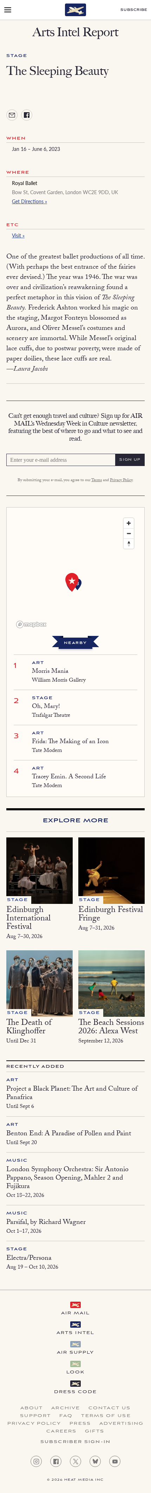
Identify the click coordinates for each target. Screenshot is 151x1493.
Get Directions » (29, 201)
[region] (75, 573)
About (31, 1408)
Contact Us (109, 1408)
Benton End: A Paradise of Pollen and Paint (68, 1134)
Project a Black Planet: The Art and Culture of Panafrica (71, 1094)
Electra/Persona (29, 1259)
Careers (61, 1431)
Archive (65, 1408)
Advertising (121, 1423)
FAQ (66, 1416)
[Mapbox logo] (31, 624)
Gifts (95, 1431)
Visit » (18, 235)
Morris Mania (50, 671)
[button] (72, 582)
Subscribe (133, 10)
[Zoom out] (129, 533)
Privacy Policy (121, 480)
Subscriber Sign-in (75, 1442)
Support (35, 1416)
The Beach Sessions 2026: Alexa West (111, 1027)
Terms (96, 480)
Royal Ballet (24, 182)
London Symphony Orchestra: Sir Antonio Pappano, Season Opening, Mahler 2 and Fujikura (67, 1178)
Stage (17, 55)
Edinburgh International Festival (28, 919)
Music (17, 1160)
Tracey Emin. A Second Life (69, 777)
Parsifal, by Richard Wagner (46, 1223)
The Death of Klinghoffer (28, 1027)
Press (80, 1423)
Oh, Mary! (46, 707)
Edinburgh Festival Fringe (110, 915)
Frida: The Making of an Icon (70, 742)
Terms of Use (106, 1416)
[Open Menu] (8, 10)
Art (38, 662)
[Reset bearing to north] (129, 543)
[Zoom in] (129, 523)
